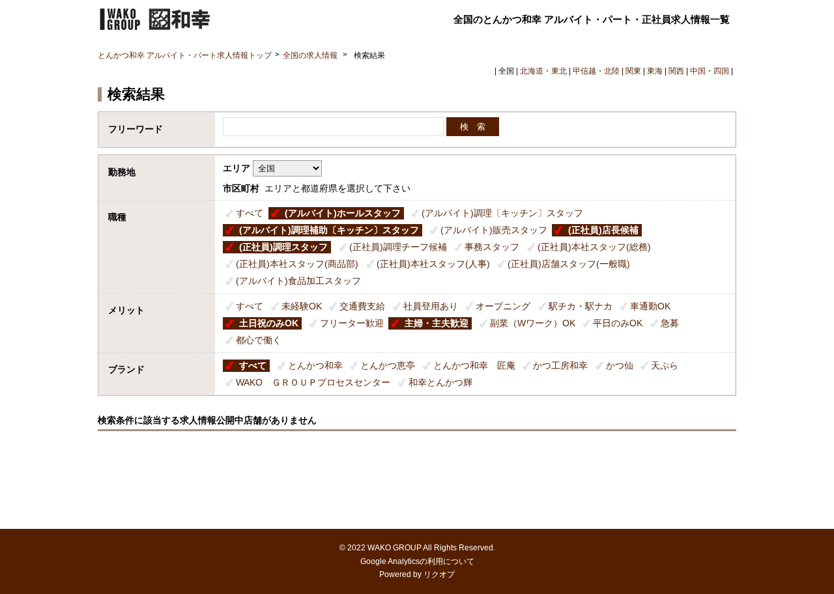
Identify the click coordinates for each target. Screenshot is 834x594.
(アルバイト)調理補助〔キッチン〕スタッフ (329, 230)
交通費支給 (362, 306)
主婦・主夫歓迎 (436, 323)
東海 (655, 71)
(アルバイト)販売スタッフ (493, 230)
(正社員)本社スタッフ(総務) (594, 247)
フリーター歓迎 (352, 323)
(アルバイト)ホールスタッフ (343, 213)
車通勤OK (650, 306)
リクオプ (439, 574)
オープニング (503, 306)
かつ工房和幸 (560, 365)
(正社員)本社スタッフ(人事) (433, 264)
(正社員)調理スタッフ (283, 247)
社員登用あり (430, 306)
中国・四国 (709, 71)
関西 (676, 71)
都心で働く (258, 340)
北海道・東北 (543, 71)
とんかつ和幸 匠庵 (474, 365)
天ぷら (664, 365)
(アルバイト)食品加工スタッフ (298, 281)
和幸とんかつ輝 (440, 382)
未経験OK (301, 306)
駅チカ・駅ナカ (580, 306)
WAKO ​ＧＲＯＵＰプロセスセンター (313, 382)
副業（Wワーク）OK (532, 323)
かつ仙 (619, 365)
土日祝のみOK (268, 323)
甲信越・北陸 (596, 71)
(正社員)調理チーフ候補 (398, 247)
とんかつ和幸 (315, 365)
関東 (633, 71)
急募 (670, 323)
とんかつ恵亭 (387, 365)
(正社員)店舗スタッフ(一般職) (569, 264)
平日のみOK (617, 323)
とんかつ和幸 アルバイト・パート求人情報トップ (185, 55)
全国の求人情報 (311, 55)
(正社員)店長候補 (603, 230)
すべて (249, 213)
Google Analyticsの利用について (417, 561)
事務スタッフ (492, 247)
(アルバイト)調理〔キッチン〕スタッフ (502, 213)
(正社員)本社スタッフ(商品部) (297, 264)
